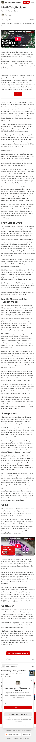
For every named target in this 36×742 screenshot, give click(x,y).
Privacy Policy (18, 721)
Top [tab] (3, 666)
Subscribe (26, 2)
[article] (18, 675)
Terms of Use (26, 718)
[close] (31, 680)
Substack (9, 738)
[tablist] (9, 666)
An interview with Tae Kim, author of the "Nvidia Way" (13, 673)
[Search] (33, 666)
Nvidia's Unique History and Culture (14, 671)
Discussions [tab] (14, 666)
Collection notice (26, 730)
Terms (19, 730)
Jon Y (6, 14)
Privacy (15, 730)
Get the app (26, 734)
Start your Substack (13, 734)
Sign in (32, 2)
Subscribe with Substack (19, 714)
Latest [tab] (7, 666)
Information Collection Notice (21, 719)
